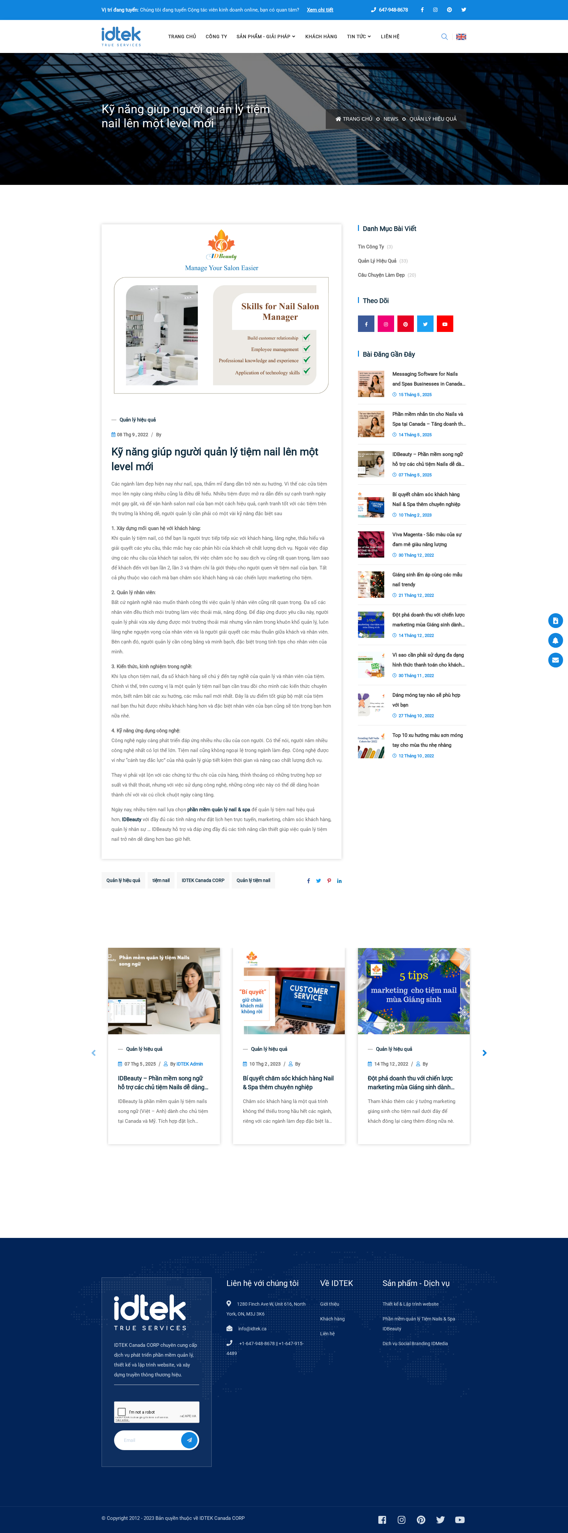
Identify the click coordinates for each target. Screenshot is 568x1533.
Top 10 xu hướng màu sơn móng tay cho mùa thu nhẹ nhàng (427, 740)
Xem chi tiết (320, 10)
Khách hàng (321, 36)
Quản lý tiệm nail (253, 880)
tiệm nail (161, 880)
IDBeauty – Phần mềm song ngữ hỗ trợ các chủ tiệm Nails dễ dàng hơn (161, 1083)
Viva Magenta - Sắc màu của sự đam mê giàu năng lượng (427, 539)
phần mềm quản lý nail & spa (218, 810)
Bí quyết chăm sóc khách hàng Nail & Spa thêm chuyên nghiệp (288, 1083)
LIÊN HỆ (390, 36)
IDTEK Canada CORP (203, 880)
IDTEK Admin (190, 1064)
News (391, 119)
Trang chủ (357, 119)
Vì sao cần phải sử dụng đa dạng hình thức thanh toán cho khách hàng (428, 661)
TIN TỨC (356, 36)
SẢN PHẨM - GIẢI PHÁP (264, 36)
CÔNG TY (216, 36)
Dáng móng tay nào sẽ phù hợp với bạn (426, 700)
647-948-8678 (393, 10)
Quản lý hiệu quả (433, 119)
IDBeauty (131, 819)
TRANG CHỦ (182, 36)
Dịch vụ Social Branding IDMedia (415, 1343)
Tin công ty (375, 247)
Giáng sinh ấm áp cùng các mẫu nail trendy (427, 580)
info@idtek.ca (252, 1328)
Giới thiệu (329, 1304)
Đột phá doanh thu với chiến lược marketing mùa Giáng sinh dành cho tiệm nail (410, 1083)
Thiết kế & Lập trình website (410, 1304)
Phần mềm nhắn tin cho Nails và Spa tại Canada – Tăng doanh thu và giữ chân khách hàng (428, 420)
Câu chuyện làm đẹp (387, 275)
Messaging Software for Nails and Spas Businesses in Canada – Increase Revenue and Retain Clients (427, 380)
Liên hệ (327, 1333)
